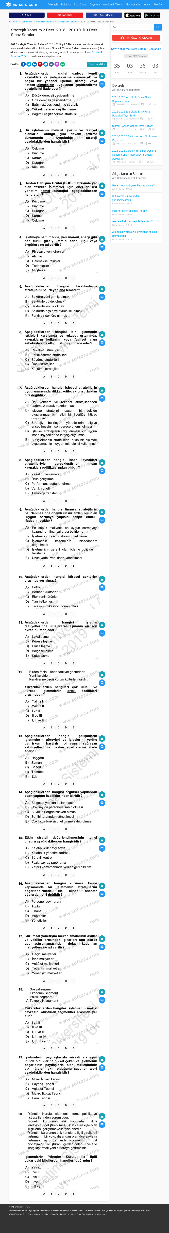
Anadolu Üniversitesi (18, 1211)
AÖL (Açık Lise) (65, 15)
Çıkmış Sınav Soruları (67, 21)
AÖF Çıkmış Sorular (110, 1211)
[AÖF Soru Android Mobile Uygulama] (152, 14)
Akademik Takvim (113, 4)
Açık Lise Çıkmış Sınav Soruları (49, 1214)
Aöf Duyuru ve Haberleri (126, 89)
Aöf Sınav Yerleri (75, 1211)
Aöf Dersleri (27, 21)
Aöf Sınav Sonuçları (58, 1211)
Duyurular (95, 4)
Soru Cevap (80, 4)
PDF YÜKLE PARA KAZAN (136, 38)
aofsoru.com (21, 4)
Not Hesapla (133, 4)
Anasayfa (53, 4)
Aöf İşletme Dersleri (129, 1211)
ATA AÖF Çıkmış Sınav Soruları (22, 1214)
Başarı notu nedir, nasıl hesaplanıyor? (133, 185)
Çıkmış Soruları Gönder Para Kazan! (132, 126)
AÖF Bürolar (144, 1211)
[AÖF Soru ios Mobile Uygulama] (132, 14)
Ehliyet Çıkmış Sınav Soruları (76, 1214)
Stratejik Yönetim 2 (45, 21)
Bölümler (66, 4)
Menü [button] (157, 4)
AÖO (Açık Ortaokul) (103, 15)
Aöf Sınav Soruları (92, 1211)
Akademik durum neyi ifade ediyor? (132, 221)
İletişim (147, 4)
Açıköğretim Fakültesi (38, 1211)
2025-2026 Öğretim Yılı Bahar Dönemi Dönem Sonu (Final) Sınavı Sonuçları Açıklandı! (134, 154)
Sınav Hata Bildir (97, 64)
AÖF (12, 1207)
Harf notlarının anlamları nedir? (129, 210)
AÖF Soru (13, 21)
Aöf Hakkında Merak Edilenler (129, 178)
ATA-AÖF (27, 15)
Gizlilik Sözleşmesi (98, 1214)
